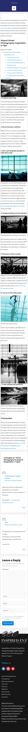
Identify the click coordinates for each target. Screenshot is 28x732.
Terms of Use (10, 653)
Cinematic (5, 697)
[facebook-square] (4, 669)
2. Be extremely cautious (14, 60)
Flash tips (4, 686)
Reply (24, 507)
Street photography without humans (12, 206)
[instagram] (8, 669)
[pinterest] (13, 669)
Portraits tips (6, 692)
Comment (5, 569)
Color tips (5, 684)
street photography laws (8, 201)
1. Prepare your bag (13, 57)
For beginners (6, 679)
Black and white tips (8, 681)
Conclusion (7, 78)
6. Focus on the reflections (15, 73)
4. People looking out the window (17, 68)
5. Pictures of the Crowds (14, 70)
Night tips (5, 689)
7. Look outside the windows (15, 75)
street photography (7, 28)
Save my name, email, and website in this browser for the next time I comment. (14, 618)
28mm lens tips (6, 694)
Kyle (6, 522)
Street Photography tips (9, 676)
